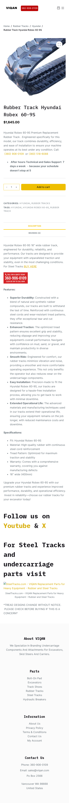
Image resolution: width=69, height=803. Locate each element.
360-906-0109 (30, 8)
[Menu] (62, 8)
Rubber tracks (34, 690)
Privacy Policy (34, 727)
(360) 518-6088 (38, 153)
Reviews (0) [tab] (35, 233)
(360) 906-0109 (14, 153)
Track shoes (34, 686)
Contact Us (34, 736)
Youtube (17, 525)
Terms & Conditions (34, 732)
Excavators (34, 682)
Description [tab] (34, 226)
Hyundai (25, 203)
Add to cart (43, 187)
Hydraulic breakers (34, 699)
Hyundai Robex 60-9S (36, 207)
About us (34, 723)
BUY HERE (30, 266)
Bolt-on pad (34, 678)
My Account (34, 740)
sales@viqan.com (38, 770)
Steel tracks (34, 695)
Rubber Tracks (40, 203)
